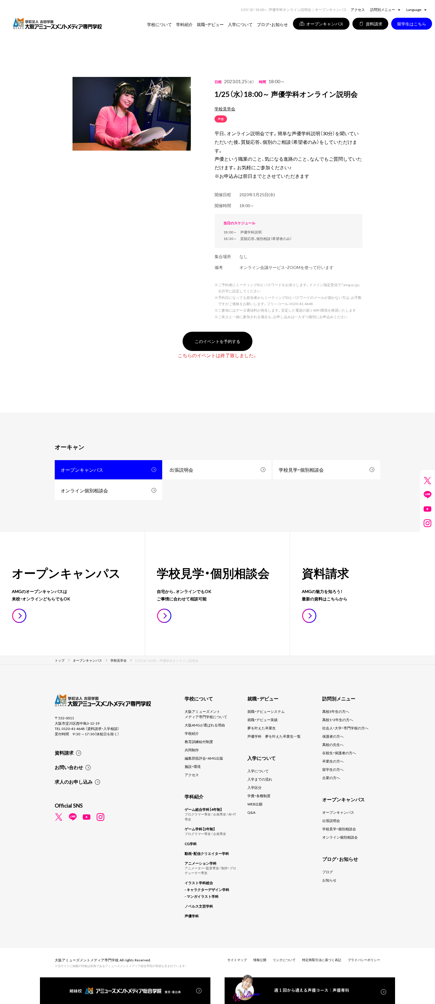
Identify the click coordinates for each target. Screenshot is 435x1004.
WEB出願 (254, 804)
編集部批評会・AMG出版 (204, 758)
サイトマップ (237, 959)
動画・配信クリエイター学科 (207, 853)
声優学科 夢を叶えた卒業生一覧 (274, 736)
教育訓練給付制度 (199, 741)
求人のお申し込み (74, 781)
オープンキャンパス (82, 469)
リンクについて (284, 959)
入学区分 (254, 787)
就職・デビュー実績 (262, 719)
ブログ (327, 871)
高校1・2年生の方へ (337, 719)
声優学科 (192, 915)
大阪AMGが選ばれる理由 (205, 725)
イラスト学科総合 (199, 882)
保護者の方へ (333, 736)
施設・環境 (193, 766)
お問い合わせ (69, 767)
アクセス (358, 9)
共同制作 (192, 749)
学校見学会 (225, 109)
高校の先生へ (333, 744)
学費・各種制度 (258, 795)
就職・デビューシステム (266, 711)
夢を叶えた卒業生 (261, 728)
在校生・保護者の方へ (339, 752)
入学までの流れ (259, 779)
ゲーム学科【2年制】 (200, 828)
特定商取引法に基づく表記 (321, 959)
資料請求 (64, 752)
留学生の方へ (333, 769)
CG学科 (191, 843)
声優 (221, 119)
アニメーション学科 (201, 863)
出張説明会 (181, 469)
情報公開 (259, 959)
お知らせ (329, 880)
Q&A (251, 812)
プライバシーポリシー (364, 959)
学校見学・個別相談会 (301, 469)
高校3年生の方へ (335, 711)
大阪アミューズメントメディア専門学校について (206, 714)
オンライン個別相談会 (84, 490)
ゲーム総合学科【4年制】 (203, 809)
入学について (258, 770)
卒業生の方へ (333, 761)
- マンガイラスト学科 (202, 896)
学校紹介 (192, 733)
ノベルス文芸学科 (199, 906)
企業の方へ (331, 777)
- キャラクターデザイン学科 (207, 889)
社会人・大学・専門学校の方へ (345, 728)
